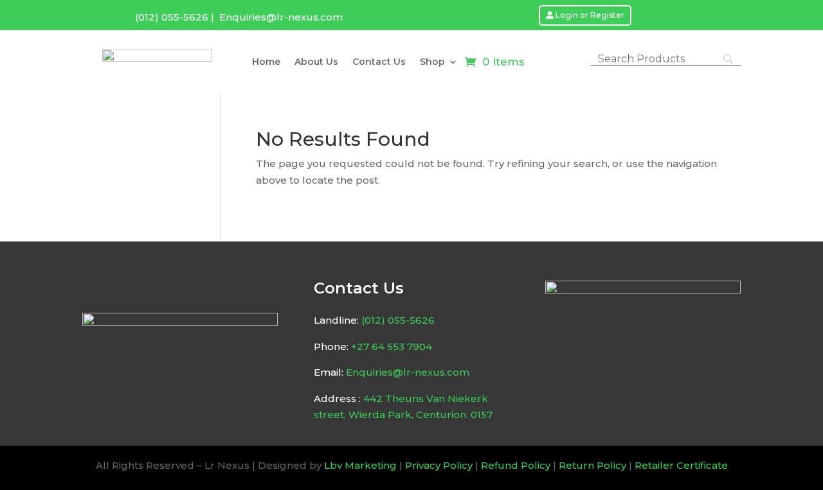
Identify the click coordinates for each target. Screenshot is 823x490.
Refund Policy (515, 465)
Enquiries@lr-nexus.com (281, 17)
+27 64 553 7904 (391, 346)
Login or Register (590, 15)
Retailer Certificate (681, 465)
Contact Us (379, 62)
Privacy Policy (439, 465)
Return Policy (592, 465)
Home (266, 62)
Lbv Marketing (360, 465)
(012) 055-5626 (171, 17)
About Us (316, 62)
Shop (432, 62)
